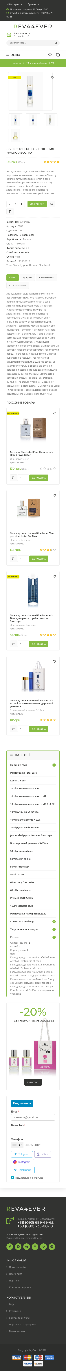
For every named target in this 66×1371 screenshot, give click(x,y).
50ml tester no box (20, 858)
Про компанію (17, 1267)
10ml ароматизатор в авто (26, 788)
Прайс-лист (15, 1273)
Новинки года (18, 765)
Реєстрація (15, 1311)
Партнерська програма (22, 1324)
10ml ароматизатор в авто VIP (28, 796)
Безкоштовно (17, 1331)
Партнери (14, 1280)
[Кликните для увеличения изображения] (30, 91)
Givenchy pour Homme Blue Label (31, 265)
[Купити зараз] (51, 204)
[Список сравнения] (58, 55)
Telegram (23, 1154)
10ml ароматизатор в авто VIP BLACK (32, 804)
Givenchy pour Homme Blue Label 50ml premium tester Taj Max (32, 535)
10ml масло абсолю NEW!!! (25, 819)
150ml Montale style (21, 905)
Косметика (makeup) (22, 921)
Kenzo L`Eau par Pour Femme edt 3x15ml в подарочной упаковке (32, 990)
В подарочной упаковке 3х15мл (27, 710)
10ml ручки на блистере (24, 811)
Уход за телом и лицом (24, 929)
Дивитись (33, 1082)
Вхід (11, 1304)
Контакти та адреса (20, 1287)
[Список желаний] (50, 55)
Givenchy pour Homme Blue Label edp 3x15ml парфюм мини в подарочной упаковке (31, 703)
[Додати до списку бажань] (52, 77)
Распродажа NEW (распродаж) (28, 913)
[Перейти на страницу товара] (33, 427)
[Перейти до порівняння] (10, 211)
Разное (14, 937)
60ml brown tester (19, 459)
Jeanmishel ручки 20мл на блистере (31, 835)
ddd (12, 953)
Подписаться (22, 1103)
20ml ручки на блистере (23, 625)
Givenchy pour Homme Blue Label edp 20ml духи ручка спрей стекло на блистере (31, 618)
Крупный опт (18, 780)
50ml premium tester (21, 540)
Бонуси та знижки (19, 1317)
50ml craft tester (19, 866)
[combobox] (17, 1145)
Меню (15, 55)
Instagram (24, 1161)
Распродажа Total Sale (23, 772)
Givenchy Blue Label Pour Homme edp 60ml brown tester (31, 453)
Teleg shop (24, 1169)
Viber (45, 1154)
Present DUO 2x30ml (22, 898)
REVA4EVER (33, 26)
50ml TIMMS (17, 874)
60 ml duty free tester (22, 882)
